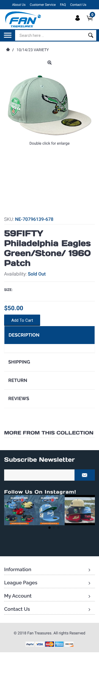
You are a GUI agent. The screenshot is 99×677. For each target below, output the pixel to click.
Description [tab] (24, 335)
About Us (19, 5)
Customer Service (43, 5)
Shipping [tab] (19, 362)
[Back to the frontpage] (7, 50)
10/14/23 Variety (32, 50)
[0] (91, 22)
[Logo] (23, 19)
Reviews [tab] (18, 398)
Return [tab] (17, 380)
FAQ (63, 5)
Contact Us (78, 5)
